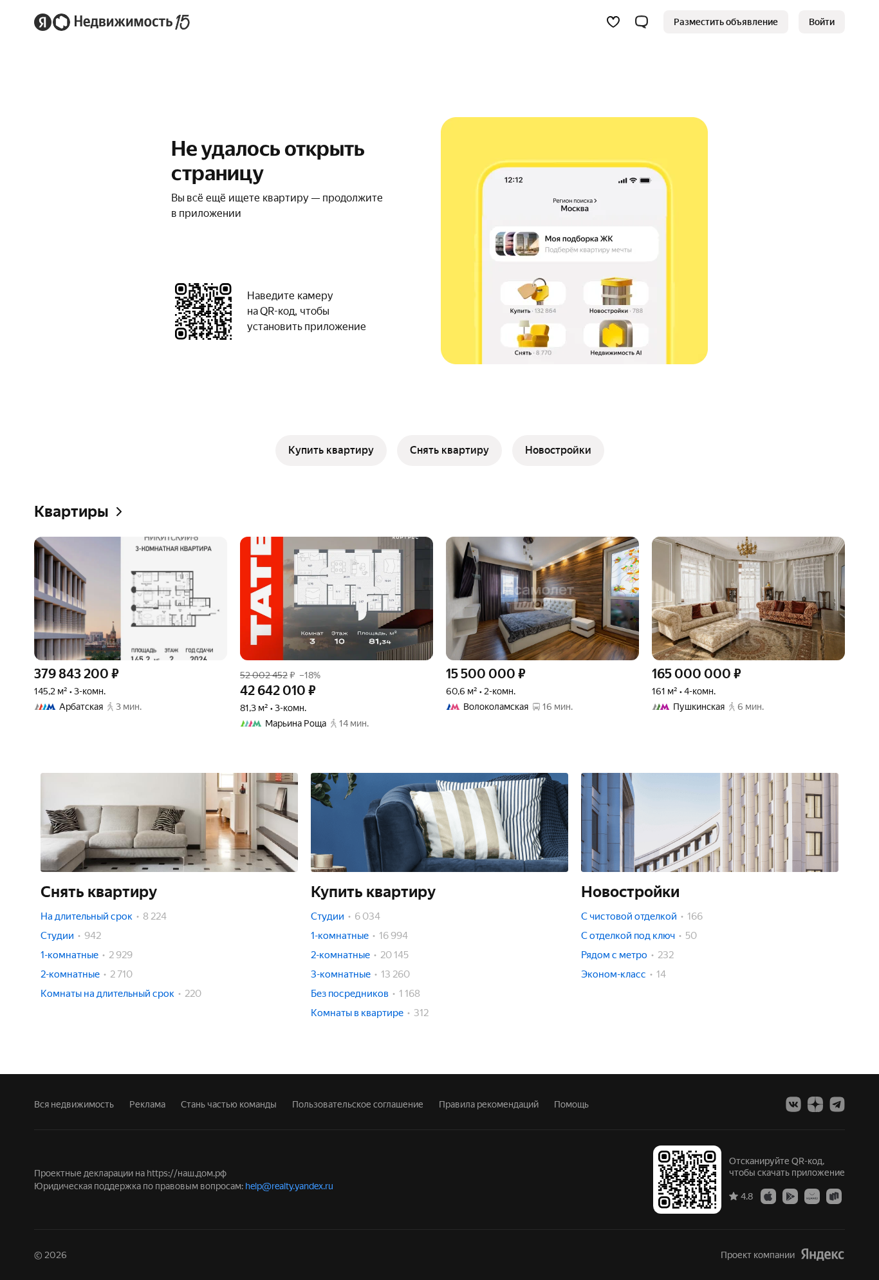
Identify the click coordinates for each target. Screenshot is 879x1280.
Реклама (147, 1104)
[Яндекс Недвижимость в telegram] (837, 1104)
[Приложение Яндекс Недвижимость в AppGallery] (812, 1196)
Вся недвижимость (74, 1104)
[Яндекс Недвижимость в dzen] (815, 1104)
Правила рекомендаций (489, 1104)
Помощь (571, 1104)
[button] (641, 21)
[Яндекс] (822, 1254)
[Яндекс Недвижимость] (113, 22)
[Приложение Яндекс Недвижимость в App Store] (768, 1196)
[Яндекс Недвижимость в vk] (793, 1104)
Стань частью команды (229, 1104)
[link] (822, 21)
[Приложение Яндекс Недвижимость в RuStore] (834, 1196)
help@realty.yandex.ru (289, 1186)
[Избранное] (613, 21)
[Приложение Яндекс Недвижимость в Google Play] (790, 1196)
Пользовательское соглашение (357, 1104)
